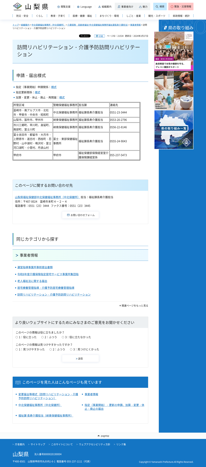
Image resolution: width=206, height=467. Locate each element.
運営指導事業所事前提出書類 (35, 267)
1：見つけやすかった (32, 349)
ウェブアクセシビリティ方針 (94, 444)
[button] (64, 6)
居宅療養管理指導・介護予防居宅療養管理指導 (45, 288)
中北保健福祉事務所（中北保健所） (48, 24)
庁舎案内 (20, 444)
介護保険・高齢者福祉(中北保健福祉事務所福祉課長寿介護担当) (97, 24)
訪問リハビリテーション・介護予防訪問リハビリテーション (54, 294)
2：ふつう (51, 337)
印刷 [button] (101, 36)
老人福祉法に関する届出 (32, 281)
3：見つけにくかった (86, 349)
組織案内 (25, 24)
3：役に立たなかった (78, 337)
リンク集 (121, 444)
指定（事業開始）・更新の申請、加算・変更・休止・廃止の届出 (114, 407)
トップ (16, 24)
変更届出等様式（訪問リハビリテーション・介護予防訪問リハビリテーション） (48, 396)
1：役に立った (28, 337)
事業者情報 (135, 24)
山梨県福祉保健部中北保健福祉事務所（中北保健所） (47, 197)
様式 (54, 87)
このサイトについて (62, 444)
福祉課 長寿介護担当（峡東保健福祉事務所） (45, 415)
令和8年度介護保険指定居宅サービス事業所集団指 (48, 274)
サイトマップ (38, 444)
